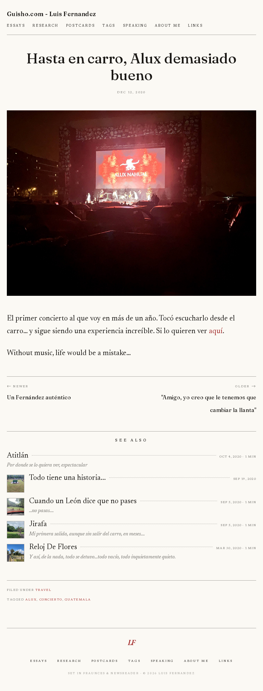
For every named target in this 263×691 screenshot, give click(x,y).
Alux (31, 599)
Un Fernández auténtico (39, 397)
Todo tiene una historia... (67, 478)
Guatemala (78, 599)
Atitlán (17, 456)
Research (46, 25)
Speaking (135, 25)
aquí (216, 331)
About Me (167, 25)
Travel (43, 589)
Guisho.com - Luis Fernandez (51, 13)
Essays (16, 25)
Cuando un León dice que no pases (83, 501)
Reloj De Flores (53, 547)
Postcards (80, 25)
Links (195, 25)
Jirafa (38, 524)
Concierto (50, 599)
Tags (108, 25)
